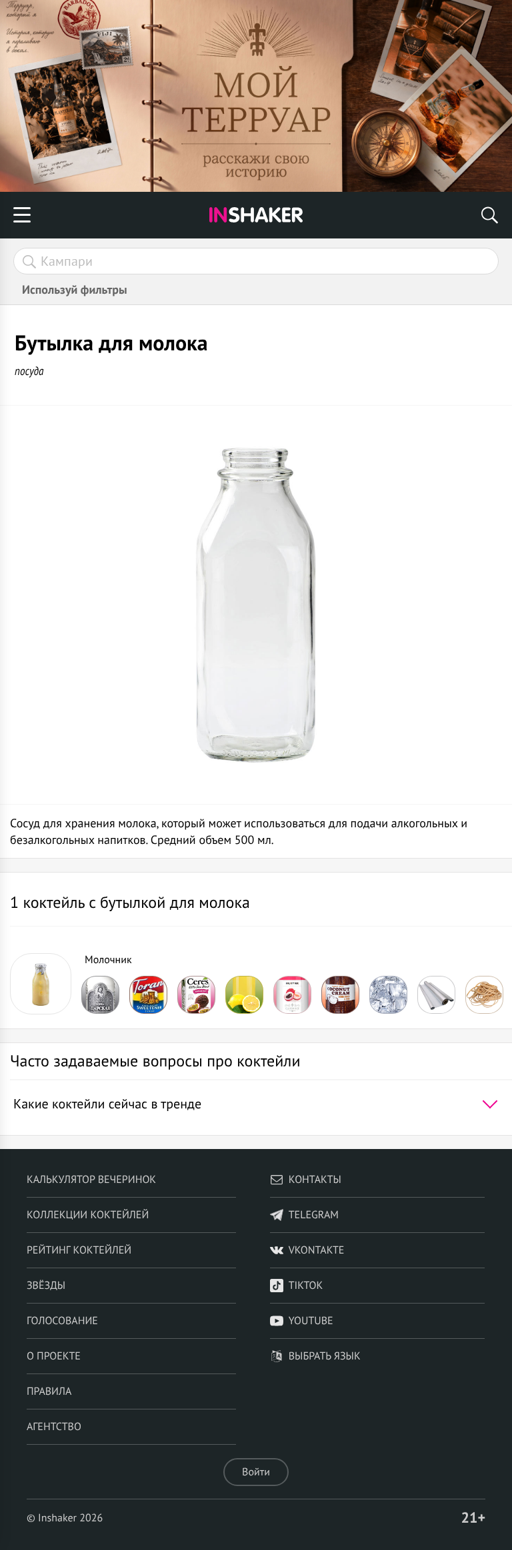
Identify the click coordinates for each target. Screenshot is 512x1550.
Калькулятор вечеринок (91, 1179)
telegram (314, 1215)
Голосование (62, 1321)
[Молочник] (40, 983)
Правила (49, 1391)
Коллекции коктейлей (88, 1215)
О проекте (54, 1356)
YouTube (311, 1321)
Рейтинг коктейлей (79, 1250)
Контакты (315, 1179)
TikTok (306, 1285)
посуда (29, 370)
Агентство (54, 1426)
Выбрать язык (325, 1356)
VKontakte (317, 1250)
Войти (256, 1472)
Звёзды (46, 1285)
